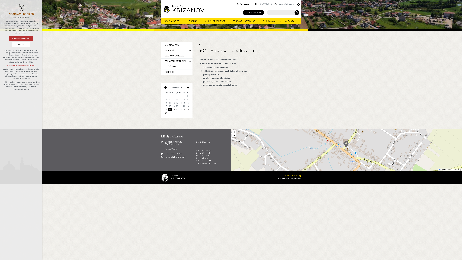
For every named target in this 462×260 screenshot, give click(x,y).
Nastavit (21, 44)
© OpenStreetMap (454, 169)
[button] (346, 144)
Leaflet (443, 169)
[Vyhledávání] (282, 12)
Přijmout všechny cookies (21, 38)
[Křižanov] (167, 9)
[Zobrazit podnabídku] (183, 21)
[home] (200, 45)
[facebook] (298, 4)
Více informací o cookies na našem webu (21, 65)
